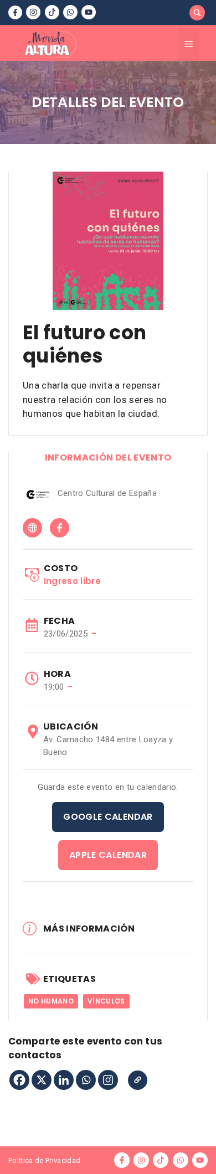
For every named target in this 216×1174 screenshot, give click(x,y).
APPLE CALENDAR (108, 855)
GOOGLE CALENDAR (107, 816)
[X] (42, 1080)
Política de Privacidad (44, 1160)
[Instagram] (108, 1080)
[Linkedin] (64, 1080)
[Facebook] (19, 1080)
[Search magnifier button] (197, 12)
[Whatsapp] (86, 1080)
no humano (51, 1001)
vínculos (106, 1001)
